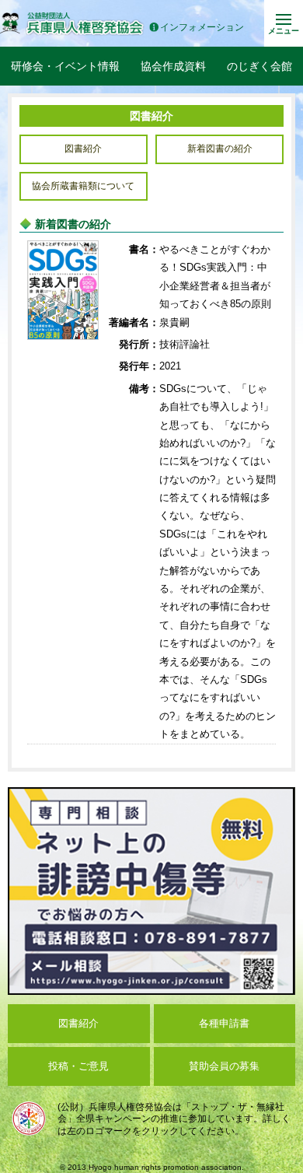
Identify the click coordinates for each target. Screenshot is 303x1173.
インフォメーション (202, 28)
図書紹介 (83, 148)
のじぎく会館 (259, 66)
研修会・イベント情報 (65, 66)
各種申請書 (224, 1023)
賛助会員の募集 (224, 1066)
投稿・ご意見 (78, 1066)
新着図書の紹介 (219, 148)
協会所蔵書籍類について (83, 185)
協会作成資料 (173, 66)
